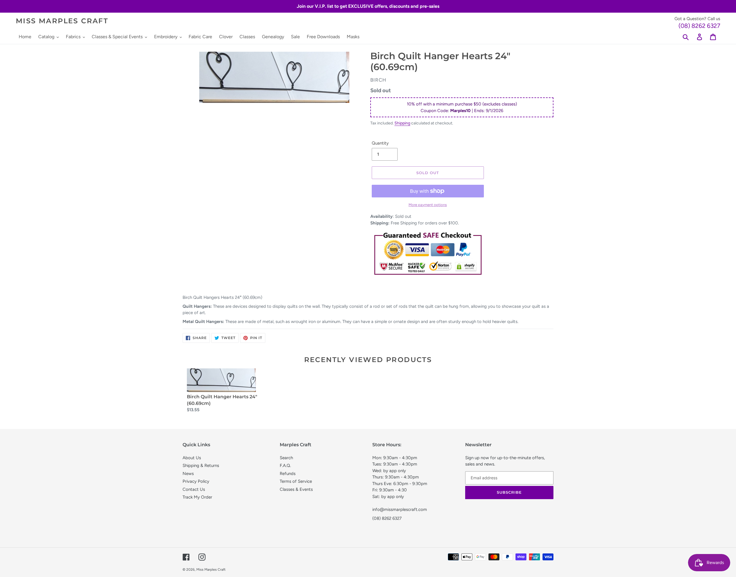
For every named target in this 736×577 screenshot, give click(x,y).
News (188, 473)
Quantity (380, 143)
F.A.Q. (285, 465)
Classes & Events (296, 489)
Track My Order (197, 497)
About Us (192, 457)
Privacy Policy (196, 481)
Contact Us (194, 489)
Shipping (402, 123)
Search (286, 457)
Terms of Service (296, 481)
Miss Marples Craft (62, 21)
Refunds (288, 473)
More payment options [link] (428, 205)
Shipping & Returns (201, 465)
